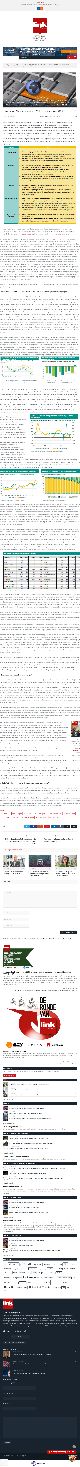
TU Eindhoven (21, 1287)
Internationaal (72, 116)
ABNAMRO (7, 814)
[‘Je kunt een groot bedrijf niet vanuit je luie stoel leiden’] (14, 862)
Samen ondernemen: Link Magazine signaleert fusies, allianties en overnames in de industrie (37, 1168)
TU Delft (8, 1287)
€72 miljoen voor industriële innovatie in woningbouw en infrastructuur (39, 873)
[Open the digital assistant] (72, 1458)
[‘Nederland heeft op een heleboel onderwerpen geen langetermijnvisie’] (66, 862)
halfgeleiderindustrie (67, 1269)
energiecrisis (43, 814)
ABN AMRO (13, 1264)
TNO (47, 1282)
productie (15, 1283)
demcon (7, 1268)
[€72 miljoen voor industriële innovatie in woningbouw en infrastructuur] (40, 862)
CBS (65, 1264)
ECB (36, 814)
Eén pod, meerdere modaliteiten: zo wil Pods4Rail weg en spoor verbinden (31, 1143)
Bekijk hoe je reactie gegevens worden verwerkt (55, 938)
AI (20, 1264)
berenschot (47, 1264)
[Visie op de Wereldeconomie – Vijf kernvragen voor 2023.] (40, 90)
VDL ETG (69, 1287)
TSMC (65, 1283)
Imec (15, 1272)
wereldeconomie (54, 817)
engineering (42, 1269)
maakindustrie (49, 1278)
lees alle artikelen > (9, 1099)
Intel (34, 1273)
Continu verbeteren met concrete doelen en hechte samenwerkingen (29, 1084)
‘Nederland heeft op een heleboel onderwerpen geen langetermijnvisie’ (65, 873)
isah (39, 1273)
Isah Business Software (48, 1273)
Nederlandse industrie (64, 1278)
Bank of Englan (17, 814)
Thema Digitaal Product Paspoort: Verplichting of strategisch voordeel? (30, 1118)
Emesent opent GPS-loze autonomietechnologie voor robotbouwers (29, 1138)
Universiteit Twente (39, 1287)
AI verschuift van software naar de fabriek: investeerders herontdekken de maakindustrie (35, 1250)
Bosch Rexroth (57, 1264)
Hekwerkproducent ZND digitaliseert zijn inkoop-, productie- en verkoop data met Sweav (20, 841)
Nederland (15, 817)
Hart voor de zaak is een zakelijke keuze (21, 1090)
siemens (31, 1283)
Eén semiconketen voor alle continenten (21, 1245)
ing (29, 1272)
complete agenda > (9, 1123)
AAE (5, 1264)
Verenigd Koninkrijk (27, 817)
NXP (74, 1278)
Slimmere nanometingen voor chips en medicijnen (39, 5)
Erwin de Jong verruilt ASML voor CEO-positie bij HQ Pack (31, 1354)
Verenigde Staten (58, 234)
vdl (64, 1287)
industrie (22, 1273)
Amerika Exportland (45, 116)
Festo (50, 1269)
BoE (25, 814)
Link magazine (32, 1277)
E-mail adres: (7, 1337)
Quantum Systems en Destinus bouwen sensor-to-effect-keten (27, 1173)
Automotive (37, 1264)
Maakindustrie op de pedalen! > (67, 1064)
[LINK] (40, 27)
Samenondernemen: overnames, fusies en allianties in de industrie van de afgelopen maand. (36, 1178)
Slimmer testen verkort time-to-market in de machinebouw (26, 1108)
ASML (28, 1264)
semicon (23, 1283)
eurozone (67, 814)
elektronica (32, 1269)
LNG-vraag (7, 817)
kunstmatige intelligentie (12, 1278)
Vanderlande (57, 1287)
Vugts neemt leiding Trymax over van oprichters (28, 1373)
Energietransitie (62, 116)
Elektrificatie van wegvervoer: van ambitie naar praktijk (25, 1113)
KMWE (59, 1273)
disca (25, 1269)
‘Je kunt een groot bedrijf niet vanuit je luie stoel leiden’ (13, 872)
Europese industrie (56, 814)
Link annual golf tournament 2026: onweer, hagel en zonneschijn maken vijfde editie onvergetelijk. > (45, 990)
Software (39, 1283)
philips (7, 1282)
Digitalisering (17, 1269)
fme (55, 1269)
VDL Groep (7, 1291)
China (54, 116)
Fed (73, 814)
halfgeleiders (7, 1273)
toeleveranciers (56, 1283)
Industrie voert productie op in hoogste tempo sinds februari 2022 (28, 1148)
